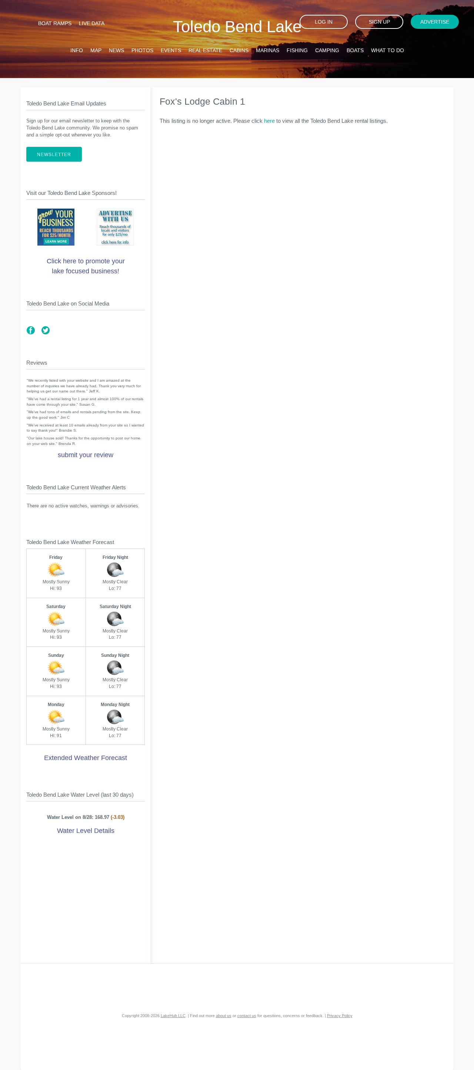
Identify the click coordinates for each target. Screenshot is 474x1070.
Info (76, 50)
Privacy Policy (340, 1015)
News (116, 50)
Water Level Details (85, 830)
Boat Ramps (54, 23)
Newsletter (54, 154)
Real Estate (205, 50)
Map (95, 50)
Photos (142, 50)
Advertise (434, 22)
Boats (355, 50)
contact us (246, 1015)
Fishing (297, 50)
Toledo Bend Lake (237, 26)
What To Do (387, 50)
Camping (327, 50)
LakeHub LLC (173, 1015)
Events (171, 50)
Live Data (91, 23)
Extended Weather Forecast (85, 758)
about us (223, 1015)
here (269, 121)
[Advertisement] (85, 900)
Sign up (379, 22)
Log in (324, 22)
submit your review (85, 455)
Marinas (267, 50)
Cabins (239, 50)
